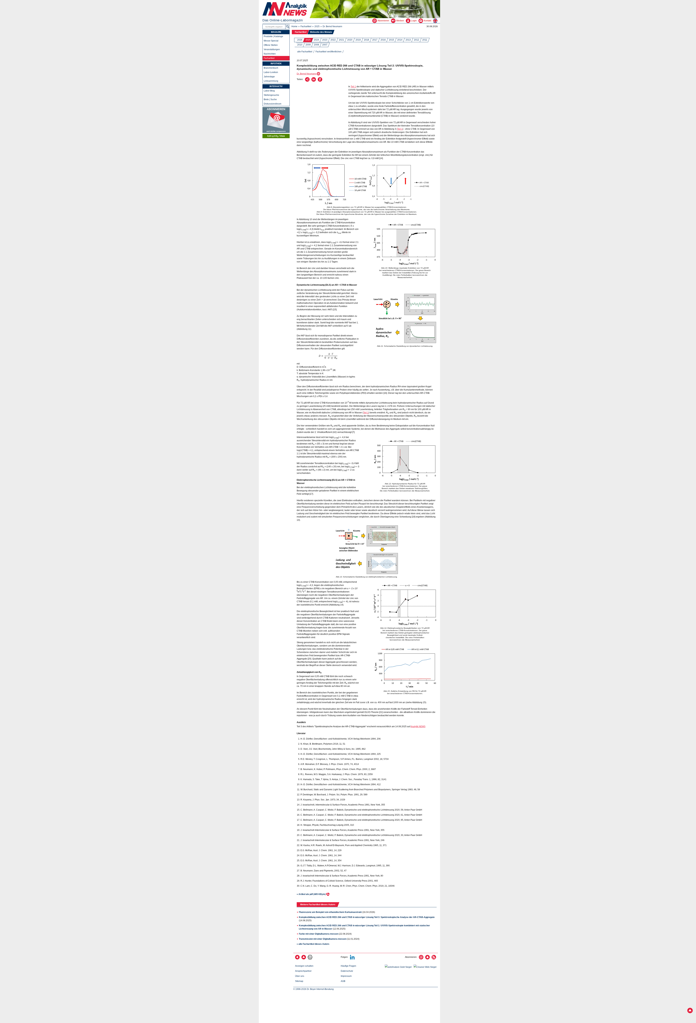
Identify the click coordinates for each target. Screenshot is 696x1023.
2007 (324, 44)
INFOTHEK (276, 63)
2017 (374, 40)
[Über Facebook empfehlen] (320, 81)
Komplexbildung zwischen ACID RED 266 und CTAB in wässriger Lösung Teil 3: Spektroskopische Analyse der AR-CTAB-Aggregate (367, 917)
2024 (316, 40)
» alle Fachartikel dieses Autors (313, 944)
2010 (299, 44)
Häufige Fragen (348, 966)
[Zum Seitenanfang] (303, 958)
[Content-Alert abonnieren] (427, 958)
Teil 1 (353, 86)
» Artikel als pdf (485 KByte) (311, 894)
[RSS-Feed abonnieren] (434, 958)
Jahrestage (269, 76)
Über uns (299, 976)
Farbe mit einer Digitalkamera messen (318, 934)
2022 (333, 40)
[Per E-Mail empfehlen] (307, 81)
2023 (324, 40)
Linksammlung (271, 81)
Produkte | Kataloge (273, 36)
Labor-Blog (269, 90)
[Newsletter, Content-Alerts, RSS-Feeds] (276, 120)
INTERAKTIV (276, 86)
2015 (391, 40)
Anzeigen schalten (304, 966)
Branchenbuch (271, 68)
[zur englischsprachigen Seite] (436, 20)
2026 (299, 40)
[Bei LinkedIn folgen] (352, 958)
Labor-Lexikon (271, 72)
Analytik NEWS (418, 726)
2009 (308, 44)
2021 (341, 40)
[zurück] (297, 958)
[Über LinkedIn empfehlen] (313, 81)
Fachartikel (306, 26)
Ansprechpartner (303, 971)
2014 (399, 40)
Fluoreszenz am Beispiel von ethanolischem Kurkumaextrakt (330, 912)
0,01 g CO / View (276, 136)
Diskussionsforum (272, 104)
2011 (424, 40)
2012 (416, 40)
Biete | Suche (270, 99)
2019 (358, 40)
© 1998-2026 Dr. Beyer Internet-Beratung (313, 989)
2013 (408, 40)
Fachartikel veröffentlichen (328, 51)
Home (294, 26)
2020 (349, 40)
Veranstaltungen (272, 49)
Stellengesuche (271, 95)
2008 (316, 44)
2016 (383, 40)
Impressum (346, 976)
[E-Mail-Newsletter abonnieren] (421, 958)
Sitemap (299, 981)
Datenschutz (347, 971)
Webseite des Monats (321, 32)
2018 (366, 40)
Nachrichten (270, 54)
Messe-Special (271, 40)
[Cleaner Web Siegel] (426, 967)
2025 (317, 26)
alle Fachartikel (304, 51)
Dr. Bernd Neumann (332, 26)
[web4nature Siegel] (399, 967)
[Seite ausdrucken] (310, 958)
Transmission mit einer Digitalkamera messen (322, 939)
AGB (343, 981)
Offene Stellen (271, 45)
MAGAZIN (276, 32)
